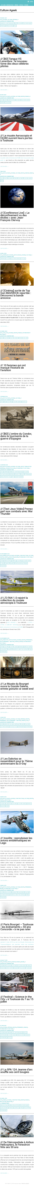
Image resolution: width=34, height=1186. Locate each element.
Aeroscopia (11, 100)
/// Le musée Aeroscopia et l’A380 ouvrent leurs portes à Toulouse (16, 138)
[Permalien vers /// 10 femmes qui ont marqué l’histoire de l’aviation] (17, 360)
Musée (2, 102)
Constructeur (24, 555)
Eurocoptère (4, 1108)
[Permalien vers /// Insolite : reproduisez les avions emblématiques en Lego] (17, 833)
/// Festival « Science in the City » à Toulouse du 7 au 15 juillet (16, 999)
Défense (15, 19)
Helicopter (3, 1102)
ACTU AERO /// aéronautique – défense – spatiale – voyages (14, 5)
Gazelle (16, 1108)
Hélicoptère (27, 1108)
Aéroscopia (7, 561)
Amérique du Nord (8, 255)
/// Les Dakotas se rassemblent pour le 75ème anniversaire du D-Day (16, 761)
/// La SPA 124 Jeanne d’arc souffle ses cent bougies (16, 1071)
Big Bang (10, 178)
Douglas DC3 (13, 727)
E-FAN (2, 563)
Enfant (29, 804)
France (2, 26)
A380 (5, 100)
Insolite (3, 806)
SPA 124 (10, 1038)
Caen (22, 724)
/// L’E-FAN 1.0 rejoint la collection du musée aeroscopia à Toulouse (14, 600)
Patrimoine (28, 474)
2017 (1, 333)
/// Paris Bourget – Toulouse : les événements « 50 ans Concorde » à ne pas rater (16, 927)
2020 (1, 96)
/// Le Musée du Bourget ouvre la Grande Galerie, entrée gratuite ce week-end (16, 686)
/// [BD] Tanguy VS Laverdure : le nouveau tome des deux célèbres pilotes (14, 62)
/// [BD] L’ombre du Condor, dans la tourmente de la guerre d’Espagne (16, 436)
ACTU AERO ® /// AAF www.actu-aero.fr (13, 1183)
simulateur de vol (5, 477)
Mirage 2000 (9, 26)
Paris (30, 649)
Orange (27, 1035)
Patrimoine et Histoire (22, 468)
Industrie (11, 557)
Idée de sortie (28, 647)
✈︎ (18, 19)
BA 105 (25, 1032)
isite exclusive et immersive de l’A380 (12, 627)
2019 (1, 255)
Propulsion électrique (21, 563)
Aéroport (6, 640)
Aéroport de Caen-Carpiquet (12, 724)
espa (2, 181)
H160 (21, 1108)
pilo (15, 26)
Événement (29, 640)
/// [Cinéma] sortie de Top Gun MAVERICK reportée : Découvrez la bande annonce (15, 294)
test (13, 477)
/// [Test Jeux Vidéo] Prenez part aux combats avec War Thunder (16, 511)
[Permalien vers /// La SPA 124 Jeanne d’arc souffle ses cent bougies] (17, 1064)
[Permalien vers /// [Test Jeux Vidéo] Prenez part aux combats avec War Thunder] (17, 503)
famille (29, 965)
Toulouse (8, 102)
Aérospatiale (4, 1105)
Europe (23, 96)
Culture (10, 19)
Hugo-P (24, 402)
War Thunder (19, 477)
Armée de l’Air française (7, 23)
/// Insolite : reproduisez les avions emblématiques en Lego (16, 841)
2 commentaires (4, 1103)
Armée (6, 472)
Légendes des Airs (10, 468)
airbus (13, 561)
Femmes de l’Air (23, 338)
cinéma (2, 259)
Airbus (5, 555)
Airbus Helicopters (14, 1105)
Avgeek (5, 19)
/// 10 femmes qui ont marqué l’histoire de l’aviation (13, 368)
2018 (1, 962)
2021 (1, 19)
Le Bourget (3, 649)
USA (27, 720)
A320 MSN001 (11, 622)
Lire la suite (4, 90)
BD (15, 23)
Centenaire (3, 1035)
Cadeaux (8, 804)
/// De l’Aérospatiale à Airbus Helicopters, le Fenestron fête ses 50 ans (17, 1145)
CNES (15, 178)
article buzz (6, 96)
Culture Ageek (27, 23)
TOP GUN (23, 259)
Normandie (21, 727)
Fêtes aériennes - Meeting (7, 641)
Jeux (22, 474)
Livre (7, 806)
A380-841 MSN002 (12, 625)
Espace (22, 173)
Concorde (21, 892)
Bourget (14, 892)
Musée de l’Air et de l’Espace (20, 649)
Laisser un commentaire (7, 21)
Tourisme (28, 968)
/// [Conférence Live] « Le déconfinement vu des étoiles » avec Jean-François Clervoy (14, 216)
